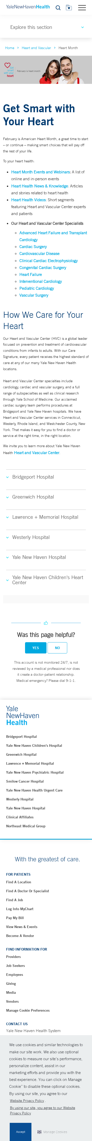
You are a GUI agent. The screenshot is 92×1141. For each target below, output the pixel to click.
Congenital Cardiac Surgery (42, 267)
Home (9, 48)
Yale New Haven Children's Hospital (34, 745)
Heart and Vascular (36, 48)
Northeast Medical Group (25, 826)
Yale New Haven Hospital (25, 808)
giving (11, 983)
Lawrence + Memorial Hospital (30, 763)
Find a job (14, 900)
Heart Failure (30, 274)
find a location (18, 882)
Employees (14, 974)
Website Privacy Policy (27, 1100)
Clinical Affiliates (19, 817)
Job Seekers (15, 965)
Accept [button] (20, 1132)
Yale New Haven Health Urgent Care (34, 790)
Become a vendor (20, 935)
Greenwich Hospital (21, 754)
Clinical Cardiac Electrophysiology (48, 260)
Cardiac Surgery (33, 246)
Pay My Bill (15, 918)
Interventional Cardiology (40, 281)
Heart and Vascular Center (36, 452)
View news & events (21, 926)
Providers (13, 956)
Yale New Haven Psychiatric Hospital (35, 772)
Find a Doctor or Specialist (27, 891)
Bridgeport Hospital (21, 736)
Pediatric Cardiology (36, 288)
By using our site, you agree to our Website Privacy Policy (42, 1110)
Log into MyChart (19, 909)
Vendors (12, 1001)
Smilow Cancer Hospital (25, 781)
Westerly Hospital (19, 799)
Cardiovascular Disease (39, 253)
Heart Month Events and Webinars (40, 171)
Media (11, 992)
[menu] (82, 7)
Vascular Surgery (33, 295)
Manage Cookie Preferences (28, 1010)
